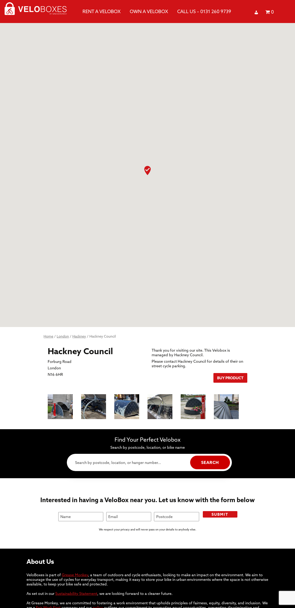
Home (48, 336)
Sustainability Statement (76, 593)
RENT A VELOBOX (102, 11)
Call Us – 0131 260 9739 (204, 11)
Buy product (230, 378)
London (63, 336)
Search (210, 462)
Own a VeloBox (149, 11)
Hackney (79, 336)
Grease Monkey (75, 575)
